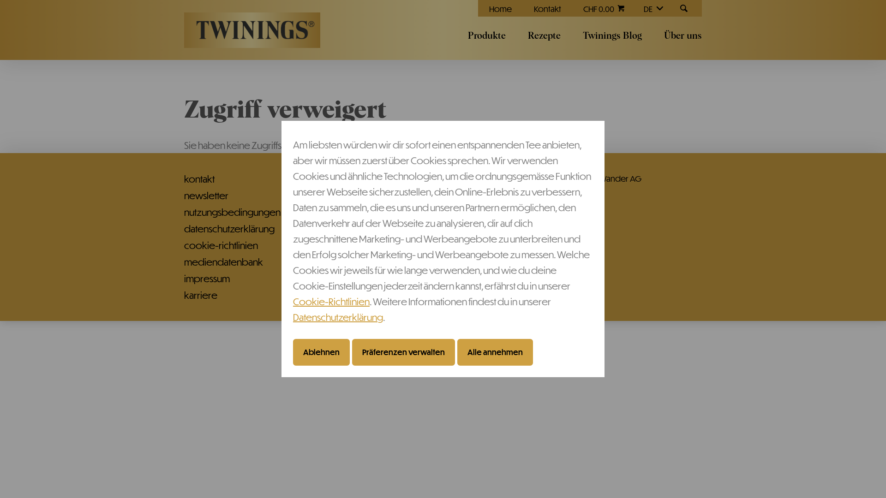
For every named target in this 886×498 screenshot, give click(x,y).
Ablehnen (321, 352)
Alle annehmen (495, 352)
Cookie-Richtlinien (331, 301)
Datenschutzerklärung (338, 317)
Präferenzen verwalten (403, 352)
